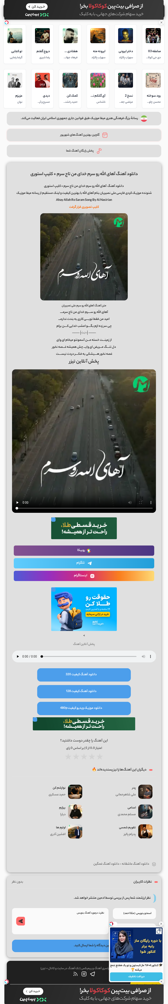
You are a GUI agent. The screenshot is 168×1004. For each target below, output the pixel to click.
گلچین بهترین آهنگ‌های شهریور (80, 135)
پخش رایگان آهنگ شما (80, 150)
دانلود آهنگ (115, 186)
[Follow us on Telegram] (92, 975)
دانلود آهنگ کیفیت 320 (81, 674)
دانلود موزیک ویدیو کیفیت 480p (81, 708)
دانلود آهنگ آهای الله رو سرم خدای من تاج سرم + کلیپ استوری (84, 174)
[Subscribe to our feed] (75, 975)
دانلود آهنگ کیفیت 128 (81, 691)
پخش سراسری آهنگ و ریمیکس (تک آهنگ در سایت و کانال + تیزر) (79, 968)
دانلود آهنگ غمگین (106, 864)
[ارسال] (20, 921)
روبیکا (81, 550)
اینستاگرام (80, 575)
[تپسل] (6, 22)
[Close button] (161, 924)
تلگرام (80, 563)
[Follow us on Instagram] (84, 975)
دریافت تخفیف (136, 976)
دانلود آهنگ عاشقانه (135, 864)
